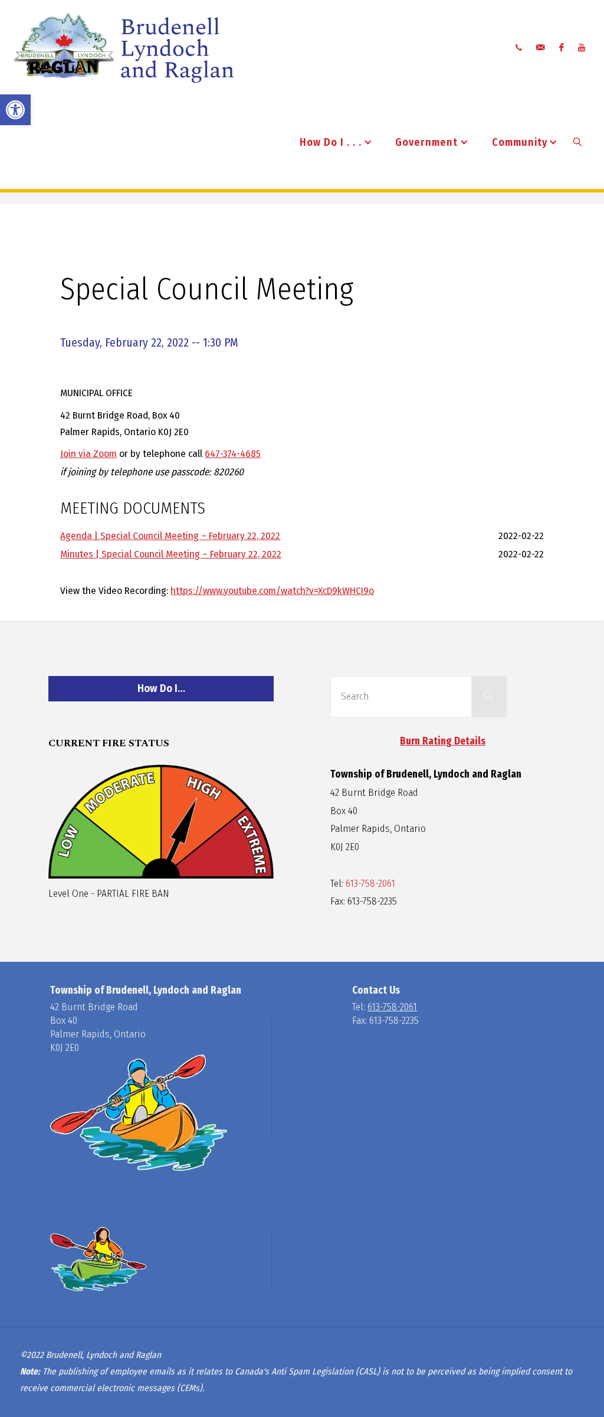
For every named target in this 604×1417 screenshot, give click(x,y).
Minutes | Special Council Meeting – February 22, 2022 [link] (170, 554)
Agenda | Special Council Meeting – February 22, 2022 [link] (170, 536)
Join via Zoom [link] (88, 454)
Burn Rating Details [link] (442, 741)
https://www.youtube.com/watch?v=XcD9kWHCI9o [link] (272, 591)
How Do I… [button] (161, 688)
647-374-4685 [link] (233, 454)
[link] (15, 109)
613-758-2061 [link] (370, 883)
